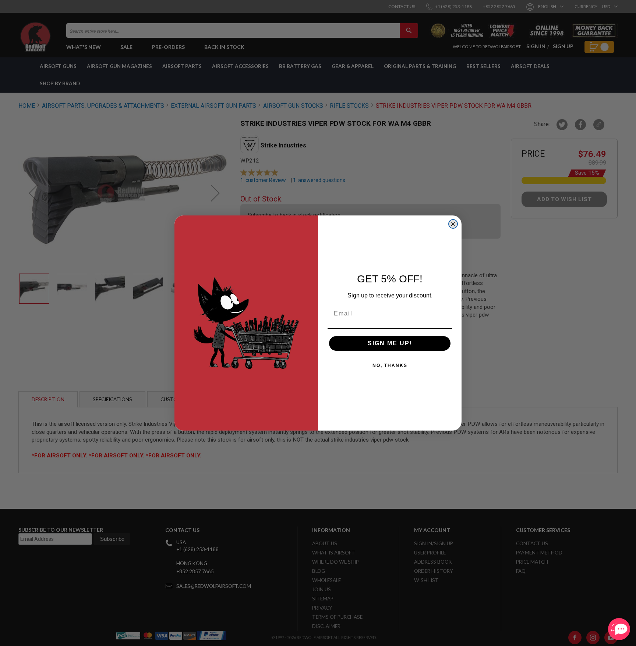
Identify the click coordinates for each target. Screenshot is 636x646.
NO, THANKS (389, 365)
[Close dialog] (453, 224)
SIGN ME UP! (390, 343)
